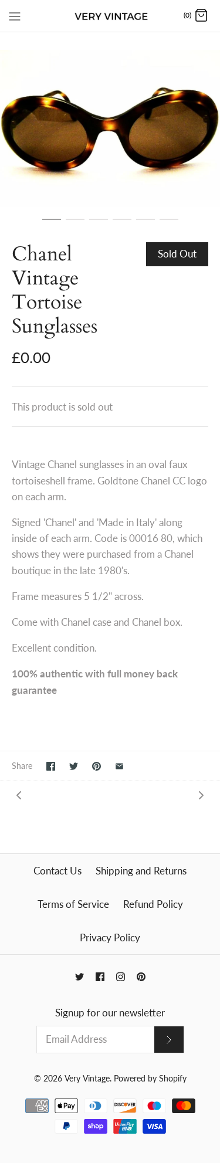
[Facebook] (100, 976)
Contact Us (57, 870)
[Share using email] (119, 766)
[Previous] (19, 794)
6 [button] (169, 224)
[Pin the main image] (96, 766)
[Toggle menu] (14, 15)
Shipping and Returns (141, 870)
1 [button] (51, 224)
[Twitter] (79, 976)
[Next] (201, 794)
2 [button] (75, 224)
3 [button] (98, 224)
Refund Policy (153, 904)
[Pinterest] (141, 976)
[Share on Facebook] (50, 766)
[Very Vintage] (110, 16)
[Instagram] (120, 976)
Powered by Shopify (150, 1078)
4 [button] (122, 224)
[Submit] (169, 1039)
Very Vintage (87, 1078)
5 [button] (145, 224)
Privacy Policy (110, 937)
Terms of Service (73, 904)
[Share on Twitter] (73, 766)
